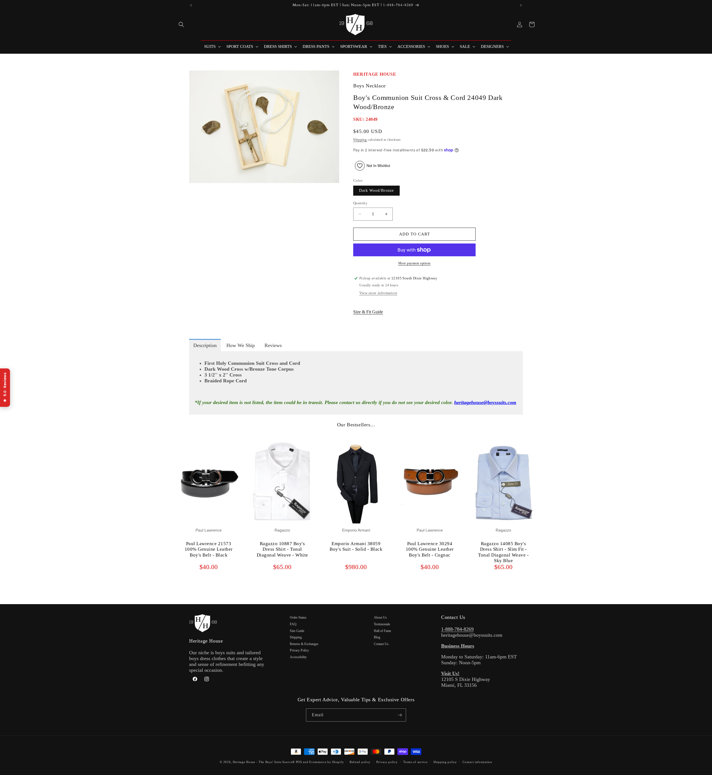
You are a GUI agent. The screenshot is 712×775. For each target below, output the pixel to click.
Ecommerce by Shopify (326, 762)
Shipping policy (445, 762)
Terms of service (415, 762)
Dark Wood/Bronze (376, 190)
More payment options (414, 263)
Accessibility (298, 657)
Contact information (477, 762)
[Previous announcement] (191, 5)
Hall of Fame (382, 631)
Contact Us (381, 644)
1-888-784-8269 (457, 629)
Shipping (360, 140)
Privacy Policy (299, 650)
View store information (378, 293)
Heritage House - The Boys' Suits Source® (264, 762)
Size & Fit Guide (368, 311)
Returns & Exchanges (304, 644)
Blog (377, 637)
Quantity (360, 203)
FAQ (293, 624)
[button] (181, 24)
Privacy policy (387, 762)
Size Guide (297, 631)
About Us (380, 617)
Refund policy (360, 762)
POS (299, 762)
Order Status (298, 617)
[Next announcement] (521, 5)
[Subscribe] (400, 715)
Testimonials (382, 624)
